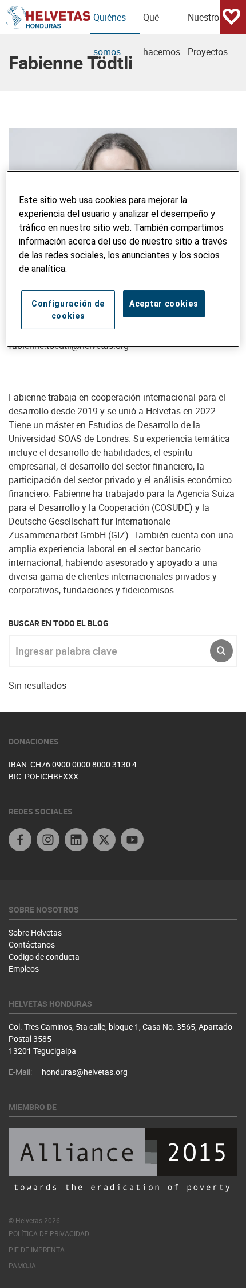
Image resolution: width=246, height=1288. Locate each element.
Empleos (24, 968)
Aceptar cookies (164, 303)
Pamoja (22, 1265)
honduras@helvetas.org (85, 1071)
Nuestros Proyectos (208, 22)
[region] (123, 258)
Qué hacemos (161, 22)
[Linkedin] (76, 841)
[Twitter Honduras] (104, 841)
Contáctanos (32, 944)
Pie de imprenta (37, 1249)
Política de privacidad (49, 1233)
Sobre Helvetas (35, 932)
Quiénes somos (109, 22)
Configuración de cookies (68, 309)
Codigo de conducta (44, 956)
